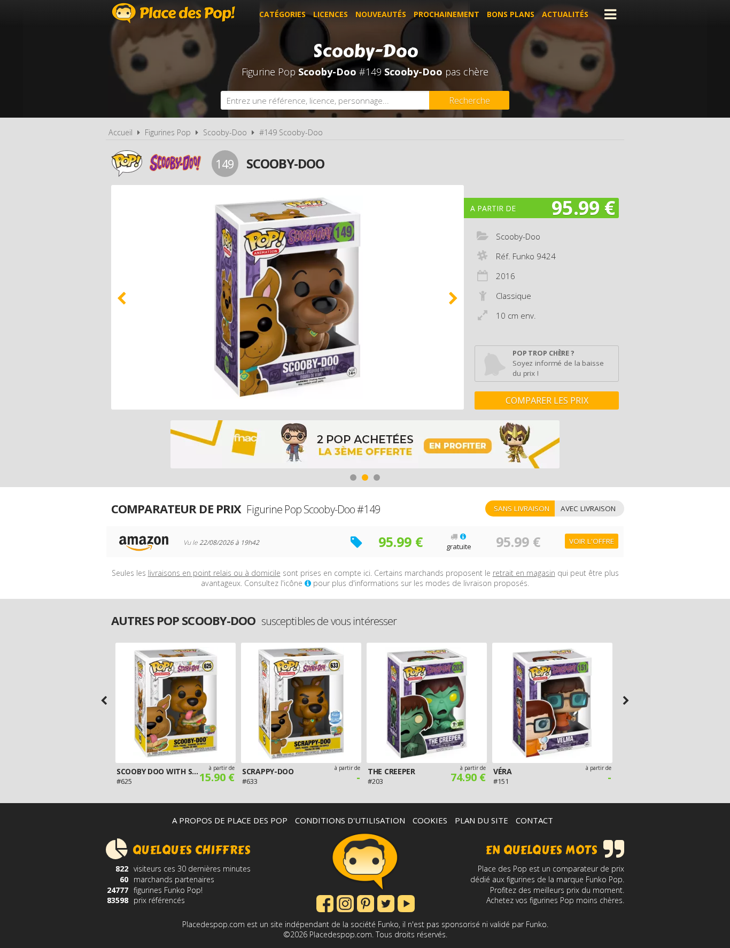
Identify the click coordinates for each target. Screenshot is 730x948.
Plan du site (481, 820)
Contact (534, 820)
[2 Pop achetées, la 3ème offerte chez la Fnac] (365, 445)
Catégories (282, 14)
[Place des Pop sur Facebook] (324, 902)
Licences (330, 14)
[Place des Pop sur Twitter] (385, 902)
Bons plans (510, 14)
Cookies (430, 820)
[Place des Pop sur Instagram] (345, 902)
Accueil (120, 132)
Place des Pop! (173, 13)
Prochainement (446, 14)
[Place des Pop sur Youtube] (406, 902)
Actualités (565, 14)
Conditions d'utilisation (350, 820)
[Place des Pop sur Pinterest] (365, 902)
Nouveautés (380, 14)
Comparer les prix (547, 400)
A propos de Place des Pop (230, 820)
